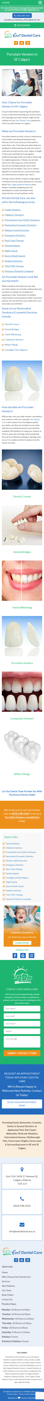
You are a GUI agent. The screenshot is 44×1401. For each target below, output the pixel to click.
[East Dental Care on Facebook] (16, 43)
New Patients (8, 1285)
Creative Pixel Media (28, 1398)
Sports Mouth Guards (15, 886)
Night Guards (11, 882)
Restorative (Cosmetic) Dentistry (19, 856)
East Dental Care (23, 120)
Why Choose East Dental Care (16, 1276)
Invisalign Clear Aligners (16, 349)
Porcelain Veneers (22, 663)
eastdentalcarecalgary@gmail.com (23, 10)
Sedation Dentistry (13, 890)
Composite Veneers (14, 339)
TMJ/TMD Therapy (14, 895)
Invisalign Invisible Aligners (17, 877)
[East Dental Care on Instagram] (27, 43)
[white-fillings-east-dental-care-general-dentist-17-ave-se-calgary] (22, 747)
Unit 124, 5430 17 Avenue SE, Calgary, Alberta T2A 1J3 (22, 1180)
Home (5, 1272)
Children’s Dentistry (14, 848)
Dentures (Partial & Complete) (18, 899)
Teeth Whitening (13, 334)
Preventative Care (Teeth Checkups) (21, 852)
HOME (6, 2)
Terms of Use (24, 1394)
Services (6, 1281)
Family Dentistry (13, 843)
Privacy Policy (12, 1394)
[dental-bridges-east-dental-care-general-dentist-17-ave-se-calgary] (22, 525)
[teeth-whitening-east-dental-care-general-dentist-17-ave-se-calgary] (22, 580)
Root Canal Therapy (14, 869)
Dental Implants (12, 873)
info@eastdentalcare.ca (22, 1231)
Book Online (8, 1295)
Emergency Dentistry (14, 865)
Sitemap (34, 1394)
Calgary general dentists (21, 184)
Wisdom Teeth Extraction (16, 860)
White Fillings (11, 344)
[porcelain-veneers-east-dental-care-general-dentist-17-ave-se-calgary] (22, 636)
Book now (23, 25)
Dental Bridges (12, 329)
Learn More (22, 943)
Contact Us (7, 1299)
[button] (40, 3)
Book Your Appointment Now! (22, 1104)
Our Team (6, 1290)
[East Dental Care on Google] (21, 43)
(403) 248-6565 (23, 15)
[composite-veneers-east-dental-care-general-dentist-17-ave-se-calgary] (22, 692)
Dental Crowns (12, 324)
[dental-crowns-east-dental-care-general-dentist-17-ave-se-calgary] (22, 469)
